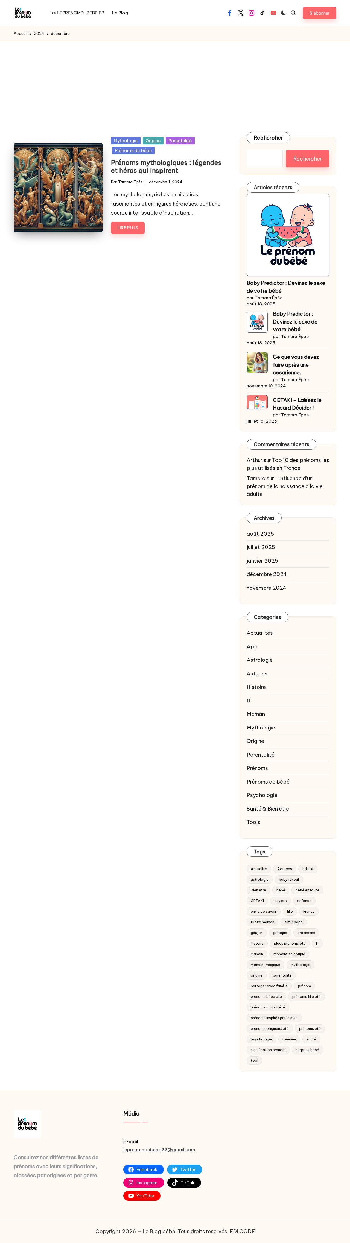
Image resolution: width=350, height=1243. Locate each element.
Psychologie (262, 795)
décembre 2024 (267, 574)
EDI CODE (242, 1231)
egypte (280, 900)
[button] (319, 13)
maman (257, 954)
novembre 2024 (267, 588)
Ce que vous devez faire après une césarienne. (296, 365)
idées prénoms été (290, 943)
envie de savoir (263, 911)
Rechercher (268, 137)
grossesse (306, 932)
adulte (307, 869)
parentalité (282, 975)
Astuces (257, 673)
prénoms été (310, 1028)
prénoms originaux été (270, 1028)
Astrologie (260, 660)
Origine (153, 140)
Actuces (284, 869)
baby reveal (289, 879)
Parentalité (180, 140)
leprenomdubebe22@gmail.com (159, 1150)
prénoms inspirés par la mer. (274, 1018)
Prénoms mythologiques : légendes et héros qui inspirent (166, 166)
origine (256, 975)
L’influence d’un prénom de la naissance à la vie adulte (285, 486)
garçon (257, 932)
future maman (262, 922)
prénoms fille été (306, 996)
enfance (304, 900)
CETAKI (257, 900)
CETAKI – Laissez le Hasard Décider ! (297, 404)
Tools (253, 822)
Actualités (260, 633)
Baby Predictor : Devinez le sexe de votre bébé (286, 287)
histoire (257, 943)
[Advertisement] (175, 82)
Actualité (259, 869)
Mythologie (126, 140)
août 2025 (260, 533)
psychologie (261, 1039)
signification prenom (268, 1050)
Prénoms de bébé (133, 150)
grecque (280, 932)
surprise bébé (307, 1050)
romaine (289, 1039)
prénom (304, 986)
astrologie (260, 879)
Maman (256, 714)
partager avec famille (269, 986)
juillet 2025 (261, 547)
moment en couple (289, 954)
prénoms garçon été (268, 1007)
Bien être (258, 890)
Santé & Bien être (268, 808)
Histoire (256, 687)
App (252, 646)
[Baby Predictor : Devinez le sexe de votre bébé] (288, 235)
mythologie (300, 964)
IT (249, 700)
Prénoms (257, 768)
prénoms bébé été (266, 996)
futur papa (294, 922)
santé (311, 1039)
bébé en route (307, 890)
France (309, 911)
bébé (280, 890)
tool (254, 1060)
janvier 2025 (262, 560)
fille (290, 911)
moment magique (265, 964)
